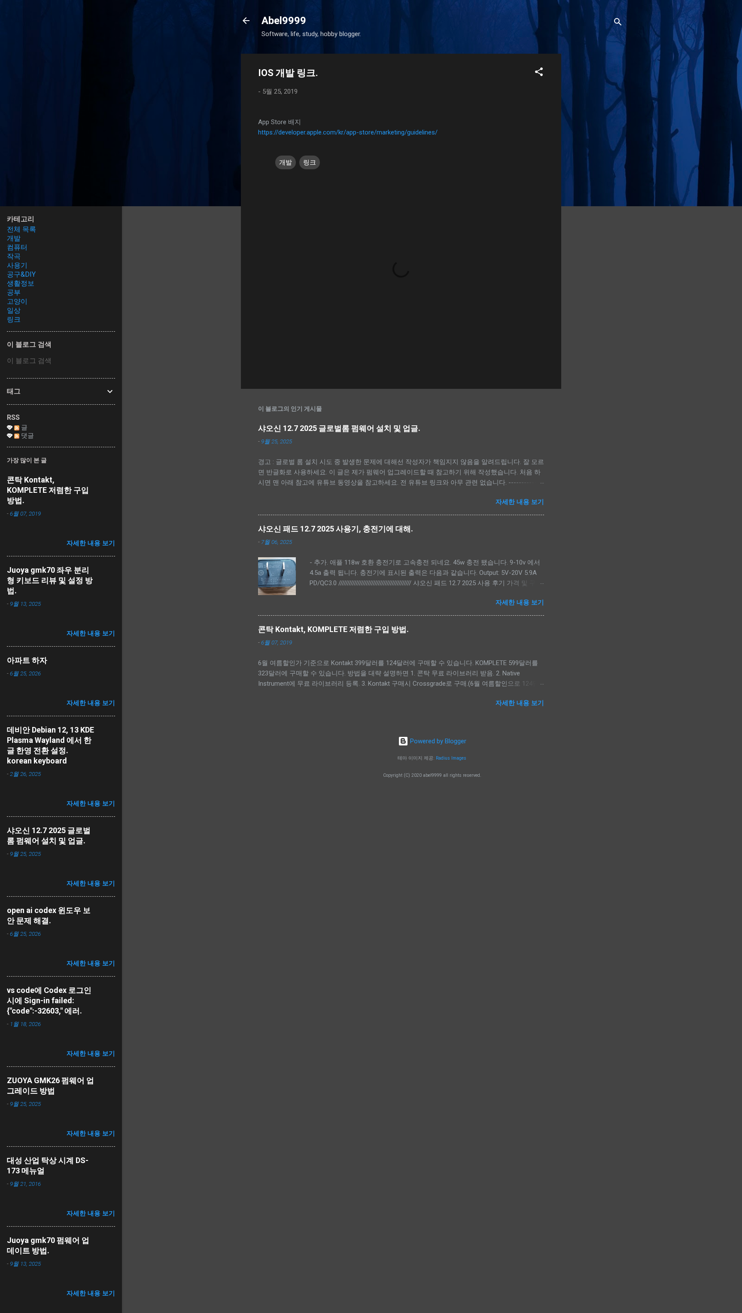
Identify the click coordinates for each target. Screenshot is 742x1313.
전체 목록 (21, 229)
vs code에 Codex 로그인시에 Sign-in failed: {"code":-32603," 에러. (49, 1000)
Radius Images (451, 758)
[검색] (618, 23)
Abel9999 (284, 21)
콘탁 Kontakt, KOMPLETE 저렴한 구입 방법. (333, 629)
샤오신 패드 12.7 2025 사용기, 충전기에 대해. (335, 528)
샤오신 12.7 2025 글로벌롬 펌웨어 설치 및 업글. (339, 428)
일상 (14, 310)
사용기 (17, 265)
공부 (14, 292)
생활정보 (20, 283)
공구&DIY (21, 274)
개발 (285, 162)
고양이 (17, 301)
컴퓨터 (17, 247)
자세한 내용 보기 (520, 502)
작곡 (14, 256)
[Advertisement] (595, 182)
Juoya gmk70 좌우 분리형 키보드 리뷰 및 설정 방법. (50, 580)
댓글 (26, 436)
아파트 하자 (27, 660)
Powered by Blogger (437, 741)
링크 (309, 162)
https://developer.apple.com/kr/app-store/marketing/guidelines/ (348, 132)
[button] (539, 73)
